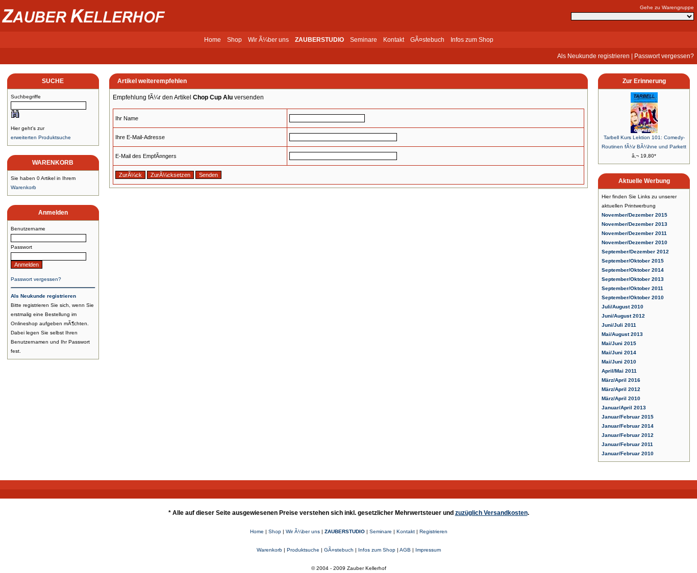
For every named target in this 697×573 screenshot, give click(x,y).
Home (212, 39)
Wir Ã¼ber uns (268, 39)
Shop (234, 39)
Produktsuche (303, 550)
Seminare (363, 39)
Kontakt (393, 39)
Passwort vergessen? (664, 56)
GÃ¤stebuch (427, 39)
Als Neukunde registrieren (593, 56)
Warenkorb (23, 187)
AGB (405, 550)
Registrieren (433, 531)
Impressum (428, 550)
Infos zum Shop (472, 39)
